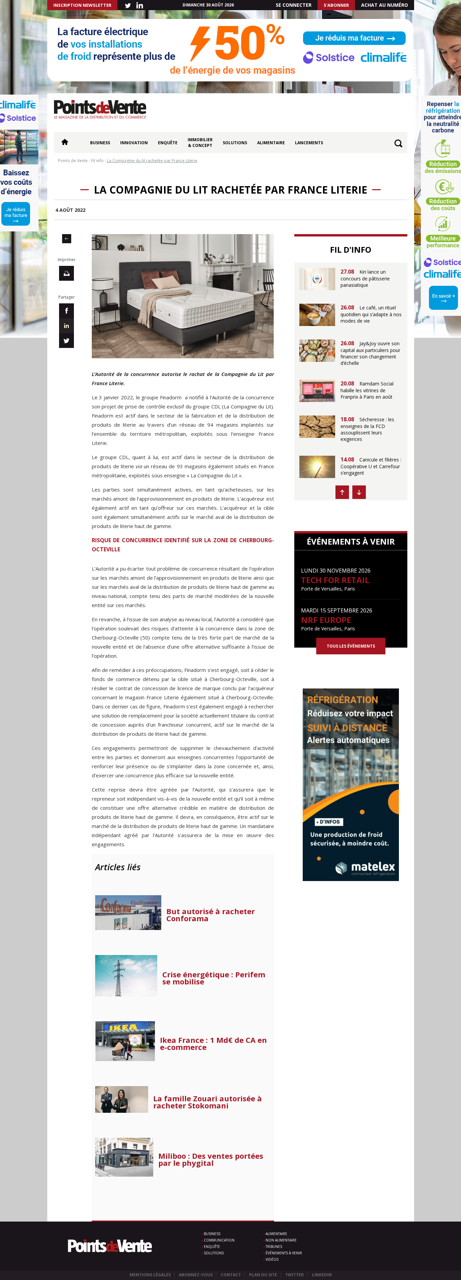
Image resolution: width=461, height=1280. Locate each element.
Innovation (134, 143)
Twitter (294, 1275)
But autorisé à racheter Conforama (210, 915)
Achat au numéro (384, 5)
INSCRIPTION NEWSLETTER (82, 5)
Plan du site (263, 1275)
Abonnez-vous (196, 1275)
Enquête (168, 143)
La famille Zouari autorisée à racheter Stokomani (207, 1102)
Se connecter (293, 5)
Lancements (309, 143)
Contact (231, 1275)
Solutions (235, 143)
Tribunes (274, 1246)
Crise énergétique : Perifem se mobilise (213, 978)
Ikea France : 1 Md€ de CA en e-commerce (213, 1043)
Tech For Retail (335, 579)
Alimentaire (271, 143)
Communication (219, 1240)
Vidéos (272, 1259)
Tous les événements (351, 646)
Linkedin (322, 1275)
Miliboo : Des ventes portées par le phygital (210, 1159)
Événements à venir (284, 1253)
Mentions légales (150, 1275)
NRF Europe (326, 619)
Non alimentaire (281, 1240)
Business (100, 143)
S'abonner (336, 5)
